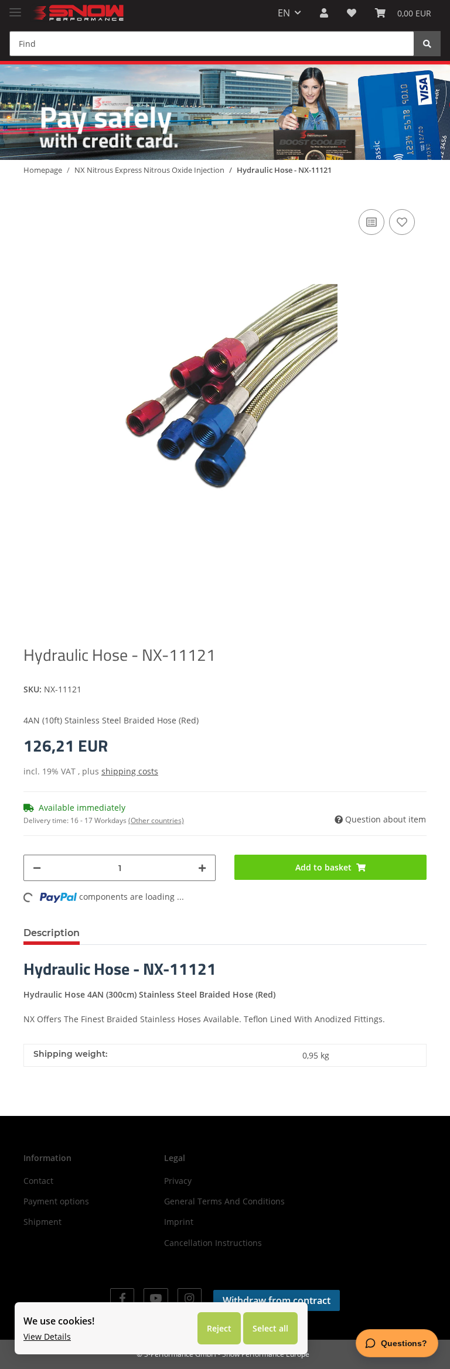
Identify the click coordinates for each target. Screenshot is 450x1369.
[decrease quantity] (37, 867)
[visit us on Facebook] (122, 1298)
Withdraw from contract (276, 1300)
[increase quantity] (202, 867)
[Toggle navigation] (15, 7)
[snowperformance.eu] (77, 13)
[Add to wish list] (402, 222)
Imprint (178, 1221)
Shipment (42, 1221)
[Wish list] (352, 13)
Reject (219, 1328)
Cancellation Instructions (213, 1242)
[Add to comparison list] (371, 222)
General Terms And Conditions (224, 1201)
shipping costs (129, 771)
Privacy (178, 1180)
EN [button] (284, 12)
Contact (38, 1180)
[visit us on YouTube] (156, 1298)
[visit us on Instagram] (190, 1298)
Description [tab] (51, 932)
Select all (270, 1328)
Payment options (56, 1201)
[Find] (427, 43)
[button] (324, 13)
